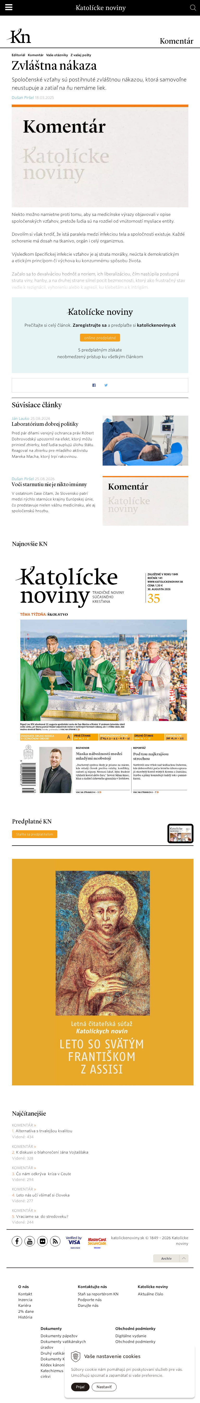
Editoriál (18, 55)
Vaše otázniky (57, 55)
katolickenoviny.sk (156, 325)
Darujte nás (88, 1305)
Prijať (80, 1387)
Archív (166, 1258)
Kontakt (25, 1294)
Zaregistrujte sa (90, 325)
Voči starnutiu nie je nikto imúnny (50, 484)
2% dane (26, 1311)
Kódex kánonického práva (64, 1365)
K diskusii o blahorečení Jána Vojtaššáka (52, 1152)
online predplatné (100, 338)
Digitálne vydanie (130, 1336)
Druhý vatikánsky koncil (62, 1353)
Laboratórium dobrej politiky (45, 424)
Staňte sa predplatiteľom (34, 834)
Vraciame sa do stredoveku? (42, 1216)
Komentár (35, 55)
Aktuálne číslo (150, 1294)
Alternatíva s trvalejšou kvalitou (44, 1131)
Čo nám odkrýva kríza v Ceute (43, 1174)
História (25, 1317)
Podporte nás (90, 1300)
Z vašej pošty (81, 55)
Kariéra (24, 1305)
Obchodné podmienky (135, 1342)
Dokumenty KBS (55, 1359)
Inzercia (25, 1300)
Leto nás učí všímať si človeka (43, 1195)
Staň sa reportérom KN (98, 1294)
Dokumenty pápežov (59, 1336)
